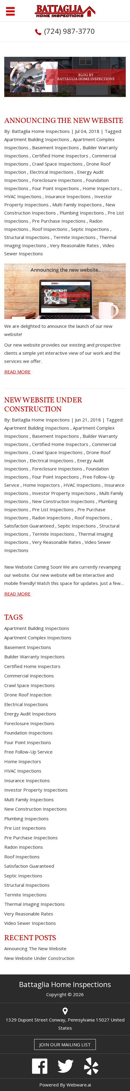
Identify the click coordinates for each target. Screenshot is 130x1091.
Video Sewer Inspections (30, 923)
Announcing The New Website (63, 121)
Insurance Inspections (68, 196)
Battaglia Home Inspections (65, 984)
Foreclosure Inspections (57, 180)
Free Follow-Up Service (28, 752)
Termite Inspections (74, 237)
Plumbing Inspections (82, 213)
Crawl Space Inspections (57, 164)
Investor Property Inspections (64, 493)
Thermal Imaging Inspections (34, 904)
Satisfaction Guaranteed (29, 526)
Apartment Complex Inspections (37, 637)
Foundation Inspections (28, 733)
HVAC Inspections (22, 196)
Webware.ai (79, 1085)
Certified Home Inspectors (60, 156)
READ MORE (17, 372)
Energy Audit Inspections (30, 714)
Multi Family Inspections (77, 205)
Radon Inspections (51, 518)
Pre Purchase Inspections (59, 221)
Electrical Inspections (51, 172)
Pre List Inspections (53, 509)
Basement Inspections (55, 147)
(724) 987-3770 (69, 31)
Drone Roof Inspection (27, 695)
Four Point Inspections (55, 188)
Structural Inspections (27, 237)
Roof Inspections (49, 229)
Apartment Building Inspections (36, 139)
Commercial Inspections (29, 676)
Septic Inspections (90, 229)
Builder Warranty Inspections (34, 657)
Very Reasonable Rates (74, 245)
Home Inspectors (101, 188)
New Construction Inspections (63, 501)
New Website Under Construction (43, 405)
